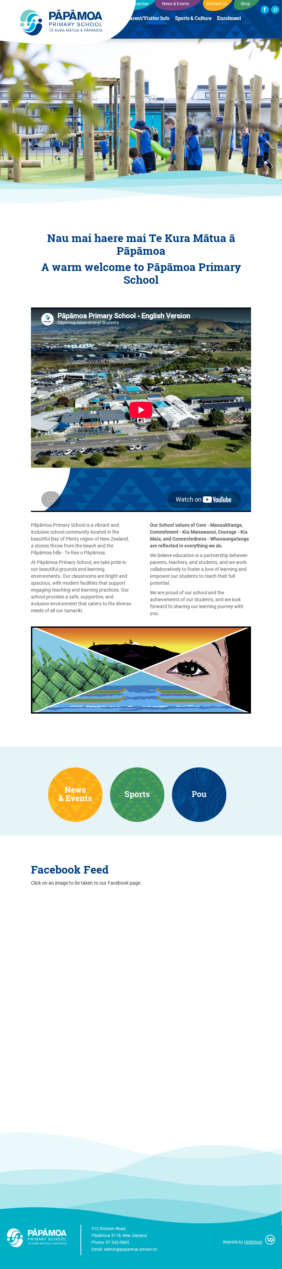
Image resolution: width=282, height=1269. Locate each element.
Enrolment (229, 18)
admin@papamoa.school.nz (130, 1249)
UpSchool (253, 1242)
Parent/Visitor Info (148, 18)
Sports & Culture (193, 18)
